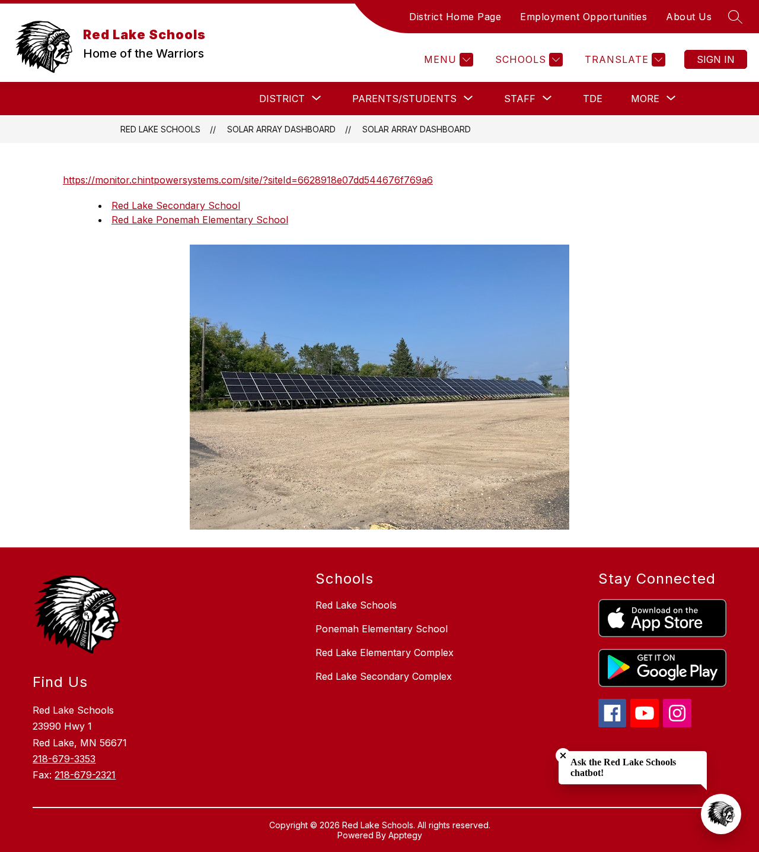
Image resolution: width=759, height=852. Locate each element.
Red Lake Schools (160, 129)
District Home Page (455, 17)
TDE (592, 98)
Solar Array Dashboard (416, 129)
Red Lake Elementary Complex (384, 652)
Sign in (716, 59)
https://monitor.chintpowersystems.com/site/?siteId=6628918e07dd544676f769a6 (248, 180)
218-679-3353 (64, 759)
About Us (689, 17)
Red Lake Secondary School (175, 205)
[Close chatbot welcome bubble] (563, 755)
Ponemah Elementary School (381, 629)
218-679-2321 (85, 775)
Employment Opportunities (583, 17)
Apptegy (405, 835)
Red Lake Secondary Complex (383, 676)
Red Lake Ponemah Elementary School (199, 220)
